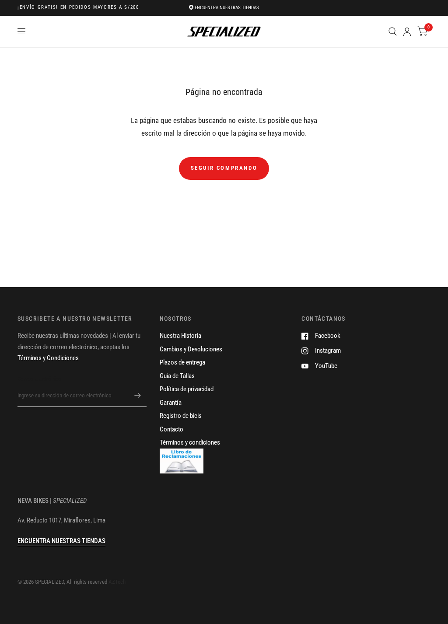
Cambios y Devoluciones (191, 349)
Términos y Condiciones (48, 358)
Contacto (171, 429)
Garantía (171, 403)
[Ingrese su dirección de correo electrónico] (138, 395)
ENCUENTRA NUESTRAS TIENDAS (227, 7)
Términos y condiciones (190, 442)
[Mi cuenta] (407, 31)
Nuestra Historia (180, 336)
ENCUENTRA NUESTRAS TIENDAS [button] (61, 541)
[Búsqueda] (392, 31)
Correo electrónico (40, 378)
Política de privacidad (187, 389)
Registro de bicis (181, 416)
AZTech (117, 581)
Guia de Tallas (177, 376)
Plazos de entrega (182, 362)
